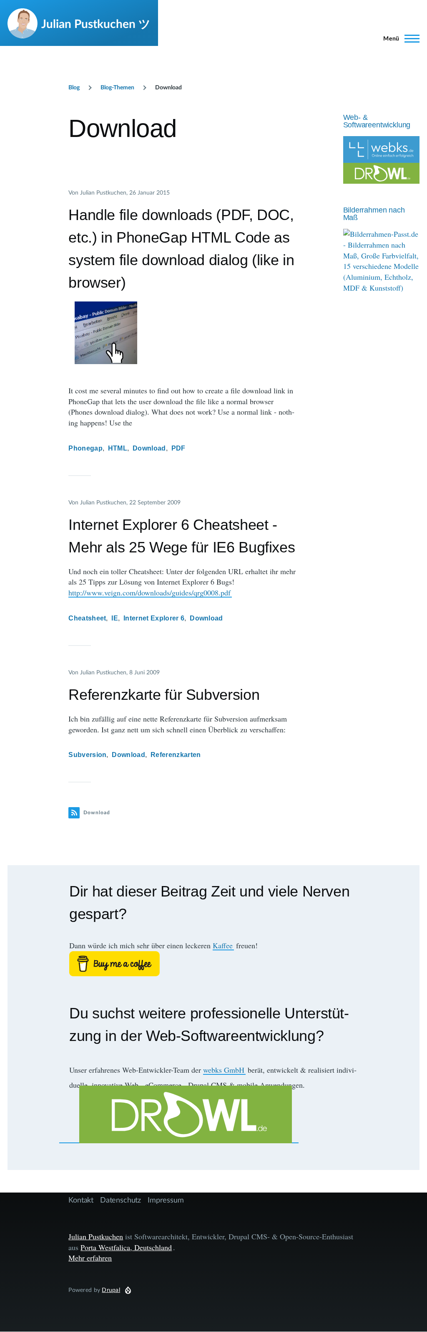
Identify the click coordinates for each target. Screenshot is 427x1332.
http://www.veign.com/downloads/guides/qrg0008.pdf (149, 592)
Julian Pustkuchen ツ (96, 23)
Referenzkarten (176, 754)
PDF (178, 448)
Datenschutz (120, 1199)
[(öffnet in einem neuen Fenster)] (213, 963)
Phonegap (85, 448)
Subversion (87, 754)
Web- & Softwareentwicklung (377, 121)
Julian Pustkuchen (95, 1236)
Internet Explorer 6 (153, 618)
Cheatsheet (87, 618)
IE (114, 618)
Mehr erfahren (90, 1258)
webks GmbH (223, 1070)
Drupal (111, 1289)
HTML (117, 448)
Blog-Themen (117, 87)
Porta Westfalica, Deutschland (126, 1247)
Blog (74, 87)
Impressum (165, 1199)
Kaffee (223, 945)
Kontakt (80, 1199)
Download (149, 448)
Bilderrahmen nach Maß (374, 214)
